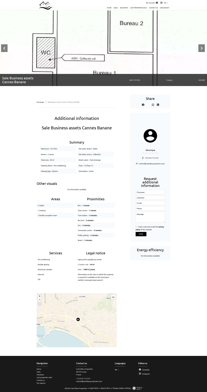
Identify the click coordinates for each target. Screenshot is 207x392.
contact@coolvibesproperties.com (152, 163)
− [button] (39, 299)
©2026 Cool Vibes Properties (76, 388)
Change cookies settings (121, 388)
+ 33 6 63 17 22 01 (83, 378)
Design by (139, 388)
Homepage (40, 102)
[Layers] (113, 297)
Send (141, 234)
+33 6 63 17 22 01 (152, 158)
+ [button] (39, 296)
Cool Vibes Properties (84, 369)
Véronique (150, 150)
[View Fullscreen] (39, 304)
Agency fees (105, 388)
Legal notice (94, 388)
